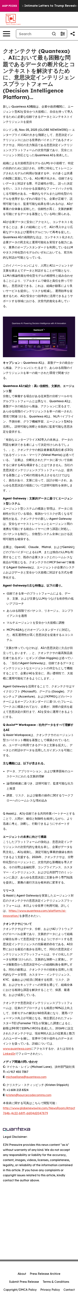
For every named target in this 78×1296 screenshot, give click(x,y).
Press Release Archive (45, 1274)
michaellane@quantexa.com (26, 1077)
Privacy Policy (50, 1289)
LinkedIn (9, 1053)
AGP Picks (9, 5)
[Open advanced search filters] (62, 34)
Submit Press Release (24, 1281)
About (22, 1274)
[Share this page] (72, 33)
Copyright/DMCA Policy (20, 1289)
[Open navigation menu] (6, 33)
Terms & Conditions (56, 1281)
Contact (69, 1289)
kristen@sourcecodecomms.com (28, 1095)
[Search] (54, 34)
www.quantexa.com (17, 1048)
